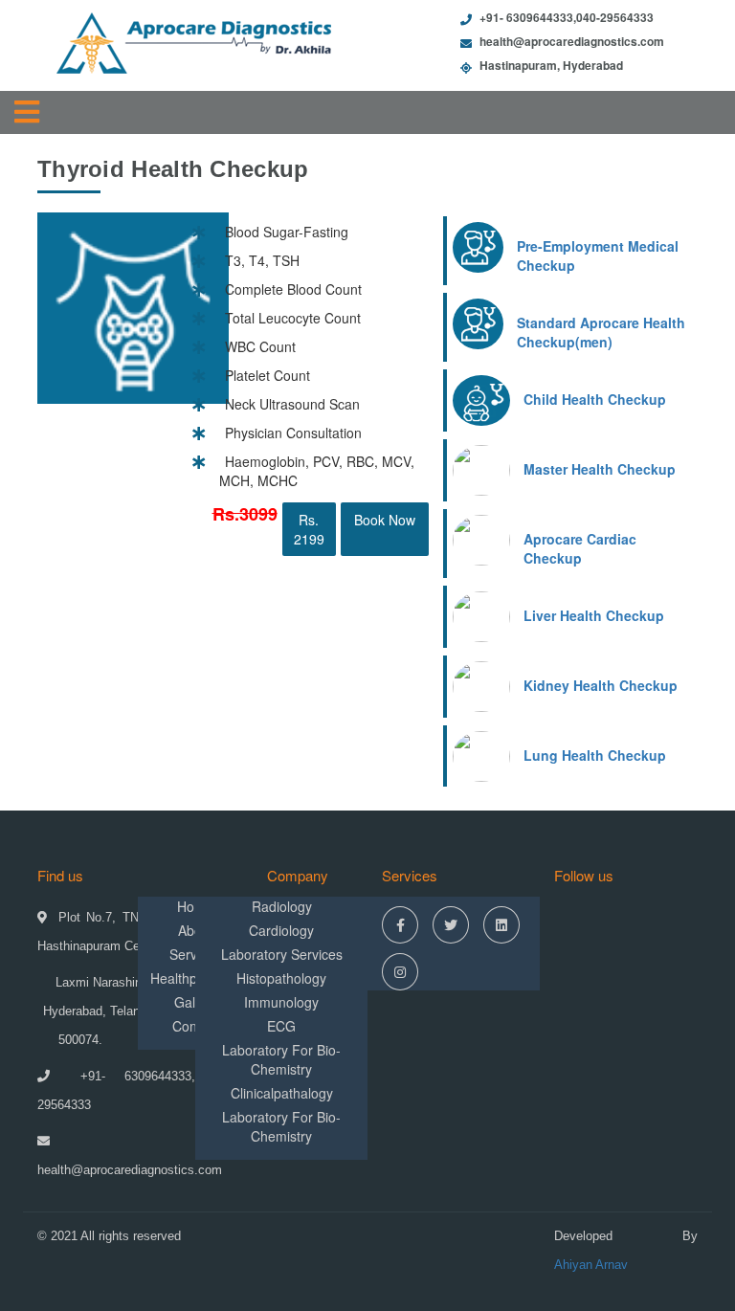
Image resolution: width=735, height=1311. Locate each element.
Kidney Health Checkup (600, 685)
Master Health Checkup (599, 468)
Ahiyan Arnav (591, 1264)
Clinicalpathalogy (282, 1092)
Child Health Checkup (594, 399)
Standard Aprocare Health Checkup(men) (601, 332)
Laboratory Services (282, 954)
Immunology (281, 1001)
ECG (281, 1025)
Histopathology (281, 978)
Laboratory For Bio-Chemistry (281, 1059)
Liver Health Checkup (593, 615)
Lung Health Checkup (594, 755)
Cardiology (281, 930)
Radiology (282, 906)
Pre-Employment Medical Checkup (598, 255)
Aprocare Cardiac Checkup (579, 548)
